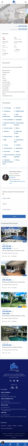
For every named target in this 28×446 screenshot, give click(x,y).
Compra (9, 425)
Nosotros (3, 425)
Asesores (20, 425)
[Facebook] (14, 380)
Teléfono (4, 204)
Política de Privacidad (6, 428)
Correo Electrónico (6, 209)
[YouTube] (17, 380)
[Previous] (2, 13)
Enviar (14, 216)
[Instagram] (10, 380)
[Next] (25, 13)
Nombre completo (6, 198)
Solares (15, 425)
